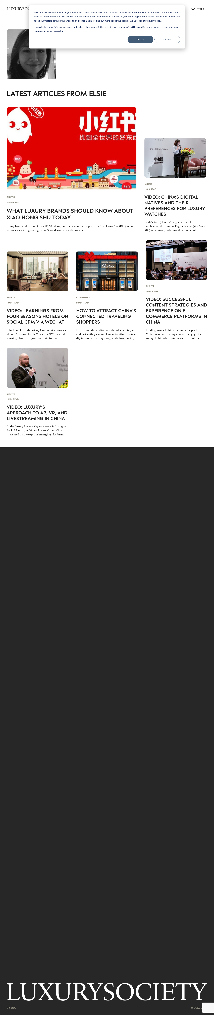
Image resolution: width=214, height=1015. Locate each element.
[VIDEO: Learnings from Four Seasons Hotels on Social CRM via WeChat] (37, 295)
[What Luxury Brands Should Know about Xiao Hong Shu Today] (71, 169)
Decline (167, 39)
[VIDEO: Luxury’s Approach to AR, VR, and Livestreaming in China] (37, 392)
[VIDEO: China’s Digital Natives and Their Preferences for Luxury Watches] (175, 185)
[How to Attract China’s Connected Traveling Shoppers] (107, 295)
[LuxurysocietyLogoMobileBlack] (23, 9)
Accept (140, 39)
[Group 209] (107, 992)
